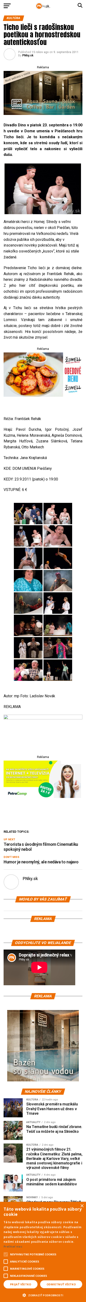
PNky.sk (27, 55)
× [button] (82, 1206)
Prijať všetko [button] (20, 1284)
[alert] (43, 1252)
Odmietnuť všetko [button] (61, 1284)
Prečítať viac (13, 1246)
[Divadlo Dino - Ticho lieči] (42, 189)
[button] (43, 1295)
